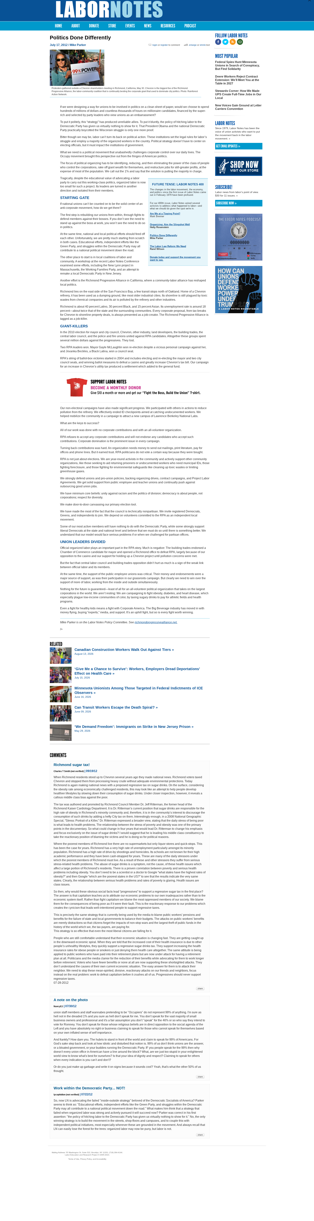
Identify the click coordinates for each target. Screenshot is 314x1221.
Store (112, 26)
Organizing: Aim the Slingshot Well (170, 224)
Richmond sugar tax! (72, 765)
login (154, 45)
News (147, 26)
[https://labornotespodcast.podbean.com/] (238, 259)
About (75, 26)
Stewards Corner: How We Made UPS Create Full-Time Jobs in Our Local (238, 94)
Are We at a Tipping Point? (165, 213)
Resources (168, 26)
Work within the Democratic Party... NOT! (89, 1088)
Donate (94, 26)
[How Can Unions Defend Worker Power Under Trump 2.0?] (238, 311)
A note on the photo (71, 1000)
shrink (203, 45)
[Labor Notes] (109, 9)
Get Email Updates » (228, 146)
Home (58, 26)
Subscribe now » (226, 203)
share (200, 988)
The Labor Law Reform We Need (168, 246)
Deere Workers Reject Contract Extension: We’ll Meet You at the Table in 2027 (237, 80)
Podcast (190, 26)
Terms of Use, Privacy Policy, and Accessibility (87, 1159)
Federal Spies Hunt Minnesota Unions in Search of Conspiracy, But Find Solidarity (237, 65)
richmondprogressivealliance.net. (156, 622)
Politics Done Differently (163, 235)
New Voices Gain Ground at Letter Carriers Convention (238, 107)
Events (130, 26)
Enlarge (193, 45)
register (164, 45)
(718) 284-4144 (115, 1152)
